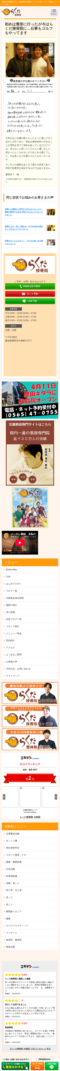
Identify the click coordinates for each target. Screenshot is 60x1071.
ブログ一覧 (11, 591)
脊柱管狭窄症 (12, 848)
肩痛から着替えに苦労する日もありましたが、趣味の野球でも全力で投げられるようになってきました (24, 212)
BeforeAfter (11, 569)
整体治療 (10, 947)
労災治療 (10, 869)
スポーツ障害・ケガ (16, 855)
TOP (8, 577)
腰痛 (8, 918)
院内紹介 (10, 640)
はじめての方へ (14, 584)
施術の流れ (11, 605)
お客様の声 (11, 661)
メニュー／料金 (14, 633)
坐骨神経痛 (11, 876)
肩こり (9, 904)
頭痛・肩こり (12, 883)
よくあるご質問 (14, 654)
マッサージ (11, 933)
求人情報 (10, 612)
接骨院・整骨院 (14, 940)
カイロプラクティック (17, 925)
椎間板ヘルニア (14, 911)
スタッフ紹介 (12, 626)
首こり (9, 897)
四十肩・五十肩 (14, 890)
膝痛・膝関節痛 (14, 862)
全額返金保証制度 (15, 598)
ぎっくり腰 (11, 841)
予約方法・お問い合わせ (18, 669)
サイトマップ (12, 676)
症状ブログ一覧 (14, 619)
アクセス (10, 647)
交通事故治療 (12, 834)
